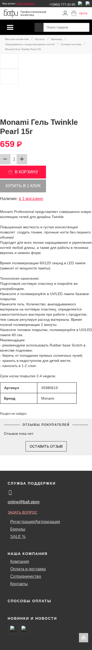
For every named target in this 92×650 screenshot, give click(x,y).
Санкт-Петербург (26, 3)
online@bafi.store (24, 502)
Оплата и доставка (28, 569)
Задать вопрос (22, 512)
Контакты (19, 584)
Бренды (17, 529)
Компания (19, 561)
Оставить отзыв (46, 446)
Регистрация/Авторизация (35, 522)
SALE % (18, 536)
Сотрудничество (25, 576)
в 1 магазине (31, 198)
